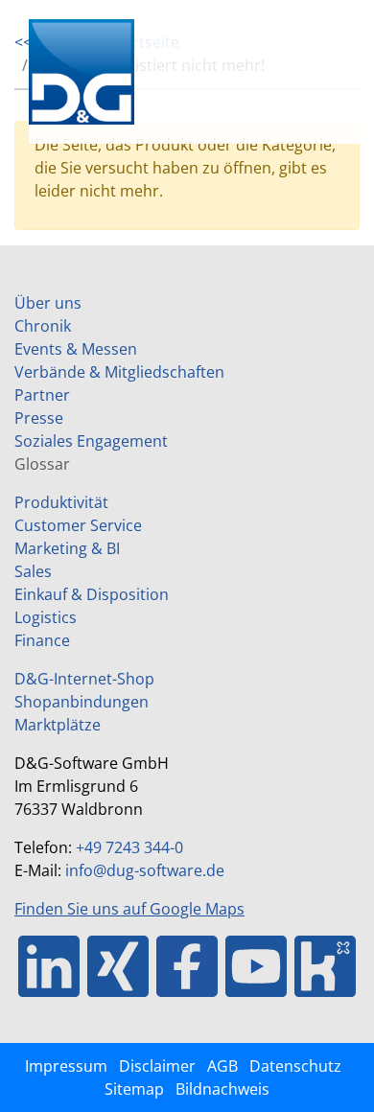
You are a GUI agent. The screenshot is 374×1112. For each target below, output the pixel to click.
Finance (42, 640)
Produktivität (61, 502)
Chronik (42, 325)
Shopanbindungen (81, 701)
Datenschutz (295, 1066)
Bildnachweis (222, 1089)
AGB (222, 1066)
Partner (42, 394)
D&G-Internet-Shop (84, 678)
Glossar (42, 464)
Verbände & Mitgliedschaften (119, 371)
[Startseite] (115, 72)
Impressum (66, 1066)
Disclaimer (157, 1066)
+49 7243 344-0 (129, 847)
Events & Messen (75, 348)
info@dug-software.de (144, 870)
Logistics (45, 617)
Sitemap (134, 1089)
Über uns (48, 302)
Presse (38, 418)
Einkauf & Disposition (91, 594)
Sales (33, 571)
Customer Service (78, 525)
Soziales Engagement (91, 441)
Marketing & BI (67, 548)
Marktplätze (57, 724)
